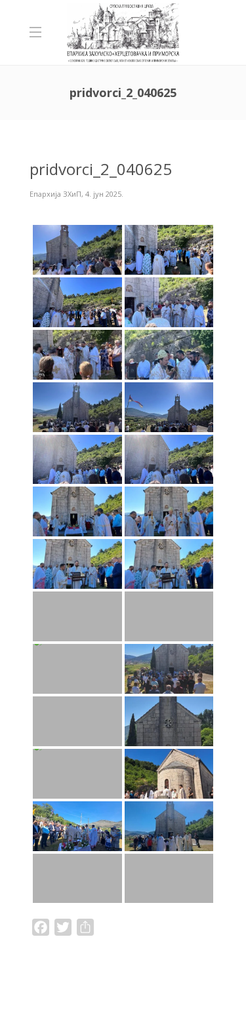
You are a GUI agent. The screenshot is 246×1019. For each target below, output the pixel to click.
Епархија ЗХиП (55, 194)
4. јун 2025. (104, 194)
